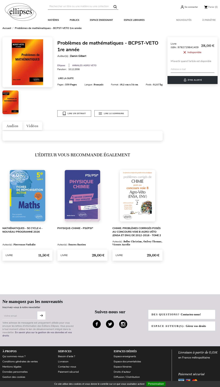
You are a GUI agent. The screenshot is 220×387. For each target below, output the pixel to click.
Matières (53, 20)
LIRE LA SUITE (66, 78)
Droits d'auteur (122, 372)
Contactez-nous (67, 366)
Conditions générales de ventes (20, 361)
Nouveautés (183, 20)
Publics (74, 20)
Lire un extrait (77, 113)
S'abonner (41, 315)
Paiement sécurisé (68, 372)
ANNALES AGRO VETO (84, 65)
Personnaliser (156, 383)
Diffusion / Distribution (127, 377)
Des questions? (176, 314)
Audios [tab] (12, 126)
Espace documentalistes (127, 361)
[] (115, 7)
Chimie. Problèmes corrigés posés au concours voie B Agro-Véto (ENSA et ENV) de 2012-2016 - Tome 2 (136, 232)
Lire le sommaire (114, 113)
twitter (110, 324)
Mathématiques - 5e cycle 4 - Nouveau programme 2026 (22, 230)
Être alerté (192, 80)
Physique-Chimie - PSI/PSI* (75, 228)
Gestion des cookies (13, 377)
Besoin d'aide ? (66, 356)
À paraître (209, 20)
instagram (123, 324)
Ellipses (61, 65)
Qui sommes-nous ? (13, 356)
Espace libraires (134, 20)
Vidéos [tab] (32, 126)
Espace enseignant (101, 20)
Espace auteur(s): (179, 326)
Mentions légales (11, 366)
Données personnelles (15, 372)
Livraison (63, 361)
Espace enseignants (125, 356)
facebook (97, 324)
